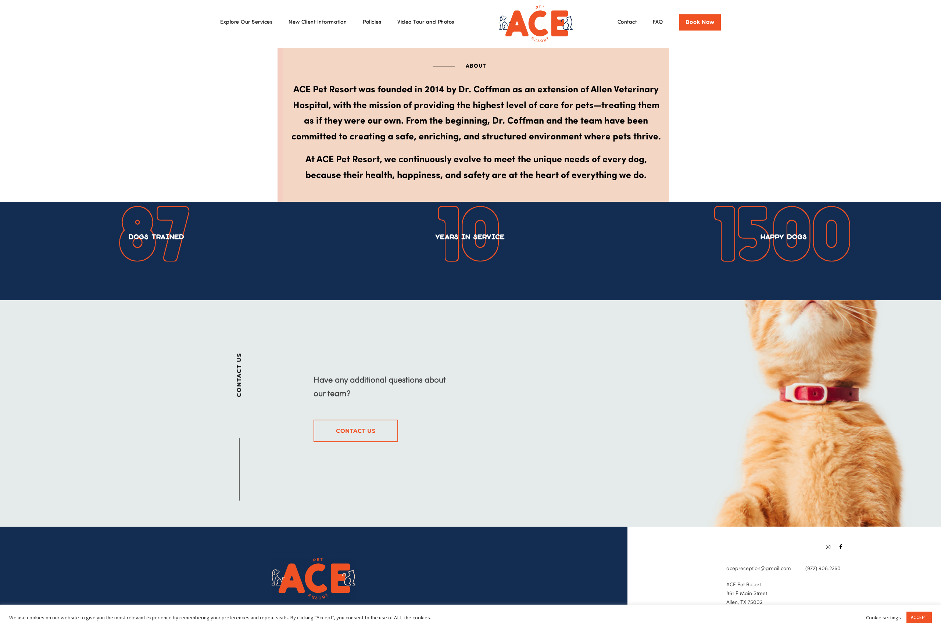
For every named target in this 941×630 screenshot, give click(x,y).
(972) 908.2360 (823, 569)
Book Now (700, 22)
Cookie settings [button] (883, 617)
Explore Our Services (246, 22)
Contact (627, 22)
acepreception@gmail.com (758, 569)
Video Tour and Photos (425, 22)
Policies (372, 22)
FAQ (658, 22)
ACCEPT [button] (919, 617)
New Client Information (318, 22)
